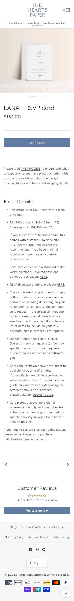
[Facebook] (30, 549)
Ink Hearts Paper (23, 574)
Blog (14, 527)
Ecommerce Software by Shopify (51, 574)
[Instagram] (37, 549)
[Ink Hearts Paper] (37, 10)
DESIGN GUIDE (43, 394)
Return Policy (61, 537)
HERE (43, 276)
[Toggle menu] (4, 9)
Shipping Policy (14, 537)
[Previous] (4, 97)
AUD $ (34, 563)
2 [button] (41, 96)
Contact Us (56, 527)
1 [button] (33, 96)
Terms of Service (38, 537)
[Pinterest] (43, 549)
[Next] (70, 97)
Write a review (37, 510)
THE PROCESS (30, 168)
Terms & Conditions (33, 527)
